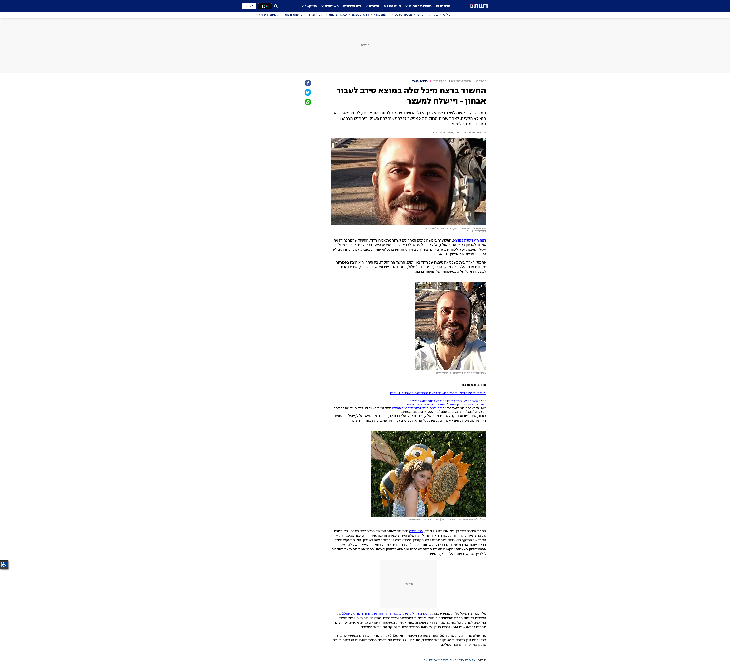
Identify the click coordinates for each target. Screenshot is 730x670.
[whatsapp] (307, 102)
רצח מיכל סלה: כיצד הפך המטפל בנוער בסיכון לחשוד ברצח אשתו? (446, 405)
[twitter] (307, 92)
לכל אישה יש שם (435, 660)
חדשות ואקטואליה (461, 81)
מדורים (374, 6)
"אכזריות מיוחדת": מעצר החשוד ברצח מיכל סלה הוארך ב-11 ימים (438, 393)
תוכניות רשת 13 (420, 6)
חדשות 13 (443, 6)
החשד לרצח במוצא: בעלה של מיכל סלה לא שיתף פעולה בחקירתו (447, 401)
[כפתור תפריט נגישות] (4, 564)
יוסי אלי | (480, 132)
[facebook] (307, 83)
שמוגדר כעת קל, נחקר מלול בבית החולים (417, 408)
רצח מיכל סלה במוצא (469, 240)
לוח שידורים (352, 6)
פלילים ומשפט (420, 81)
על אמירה (416, 531)
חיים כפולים (392, 6)
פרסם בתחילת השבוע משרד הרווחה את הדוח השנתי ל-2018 (387, 613)
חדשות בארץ (439, 81)
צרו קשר (311, 6)
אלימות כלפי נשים (462, 660)
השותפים (332, 6)
